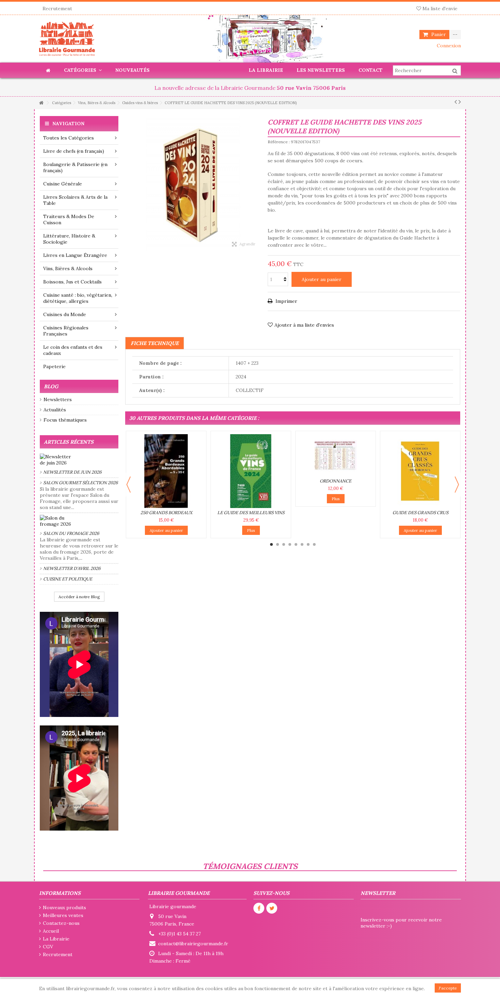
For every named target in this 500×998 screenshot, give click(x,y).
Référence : (279, 141)
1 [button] (271, 544)
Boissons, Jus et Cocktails (72, 282)
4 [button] (289, 544)
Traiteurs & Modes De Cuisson (68, 219)
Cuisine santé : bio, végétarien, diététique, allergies (77, 298)
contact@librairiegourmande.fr (193, 943)
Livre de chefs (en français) (73, 151)
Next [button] (457, 484)
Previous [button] (128, 484)
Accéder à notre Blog (79, 596)
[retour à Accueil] (41, 103)
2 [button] (277, 544)
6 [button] (302, 544)
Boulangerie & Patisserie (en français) (75, 167)
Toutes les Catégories (68, 138)
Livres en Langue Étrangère (75, 255)
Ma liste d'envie (439, 8)
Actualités (55, 410)
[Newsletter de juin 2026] (79, 460)
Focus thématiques (65, 420)
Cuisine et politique (67, 579)
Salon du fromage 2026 (71, 533)
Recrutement (57, 8)
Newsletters (58, 399)
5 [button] (296, 544)
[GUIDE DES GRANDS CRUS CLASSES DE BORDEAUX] (420, 471)
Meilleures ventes (63, 915)
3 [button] (283, 544)
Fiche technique (155, 343)
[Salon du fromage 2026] (79, 521)
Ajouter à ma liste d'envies (304, 325)
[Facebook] (258, 908)
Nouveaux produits (64, 907)
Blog (51, 386)
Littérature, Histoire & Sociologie (69, 239)
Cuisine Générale (62, 184)
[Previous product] (455, 102)
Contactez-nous (61, 923)
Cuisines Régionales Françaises (65, 331)
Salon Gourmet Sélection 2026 (80, 483)
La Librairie (56, 939)
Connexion (448, 46)
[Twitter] (271, 908)
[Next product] (460, 102)
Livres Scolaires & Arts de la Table (75, 200)
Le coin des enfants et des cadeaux (72, 350)
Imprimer (285, 301)
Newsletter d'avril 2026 (72, 568)
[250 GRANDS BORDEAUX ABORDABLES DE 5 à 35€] (166, 471)
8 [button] (314, 544)
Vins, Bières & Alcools (68, 268)
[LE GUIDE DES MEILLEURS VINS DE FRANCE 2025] (251, 471)
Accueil (51, 931)
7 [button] (308, 544)
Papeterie (54, 366)
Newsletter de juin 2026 (72, 472)
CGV (48, 947)
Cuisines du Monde (64, 314)
